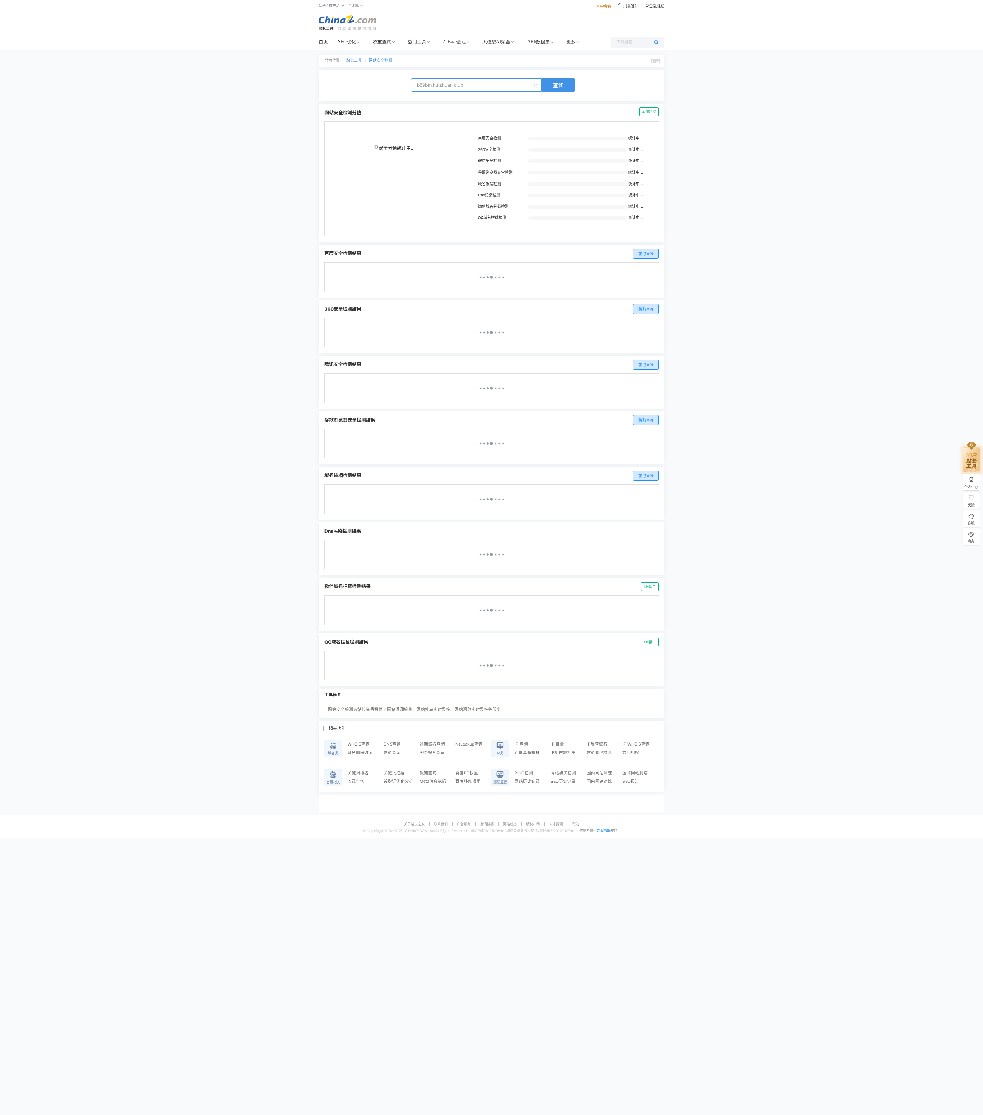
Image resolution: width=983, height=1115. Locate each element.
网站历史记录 (527, 781)
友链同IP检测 (599, 752)
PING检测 (524, 772)
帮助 (575, 824)
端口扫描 (630, 752)
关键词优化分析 (398, 781)
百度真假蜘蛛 (527, 752)
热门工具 (417, 42)
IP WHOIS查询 (636, 744)
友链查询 (392, 752)
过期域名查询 (432, 744)
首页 (323, 42)
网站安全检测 (380, 60)
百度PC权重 (466, 772)
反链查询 (428, 772)
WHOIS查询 (359, 744)
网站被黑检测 (563, 772)
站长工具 (354, 60)
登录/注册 (656, 6)
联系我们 (441, 824)
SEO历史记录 (563, 781)
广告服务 (464, 824)
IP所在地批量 (563, 752)
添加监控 (649, 111)
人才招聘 (556, 824)
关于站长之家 (414, 824)
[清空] (536, 85)
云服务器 (604, 830)
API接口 (650, 587)
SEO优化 (347, 42)
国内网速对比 (599, 781)
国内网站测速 (599, 772)
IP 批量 (557, 744)
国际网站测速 (635, 772)
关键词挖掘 (394, 772)
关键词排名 (358, 772)
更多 (571, 42)
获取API (645, 254)
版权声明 (533, 824)
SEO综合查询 (432, 752)
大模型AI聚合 (496, 42)
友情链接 (487, 824)
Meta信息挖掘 (433, 781)
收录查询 (356, 781)
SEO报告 (630, 781)
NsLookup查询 (469, 744)
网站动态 (510, 824)
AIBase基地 (454, 42)
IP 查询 (521, 744)
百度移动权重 (468, 781)
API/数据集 (538, 42)
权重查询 (382, 42)
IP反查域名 (597, 744)
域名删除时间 (360, 752)
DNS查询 (392, 744)
